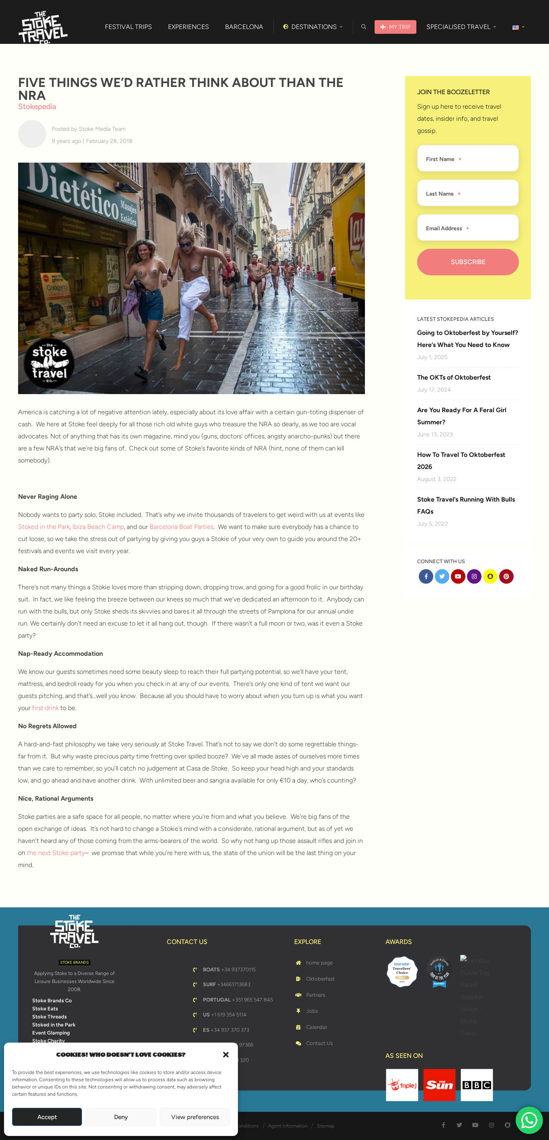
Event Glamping (51, 1033)
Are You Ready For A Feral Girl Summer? (461, 416)
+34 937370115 (229, 970)
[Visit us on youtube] (458, 576)
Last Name (440, 194)
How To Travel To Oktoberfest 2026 (461, 461)
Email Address (444, 228)
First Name (440, 159)
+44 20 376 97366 (228, 1045)
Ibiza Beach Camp (98, 527)
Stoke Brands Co (52, 1001)
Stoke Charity (48, 1041)
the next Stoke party (56, 853)
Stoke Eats (45, 1009)
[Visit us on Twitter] (442, 576)
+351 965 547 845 (238, 1000)
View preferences (195, 1117)
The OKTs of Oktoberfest (454, 377)
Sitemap (325, 1126)
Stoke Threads (49, 1017)
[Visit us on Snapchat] (490, 576)
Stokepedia (37, 106)
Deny (121, 1117)
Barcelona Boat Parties (181, 527)
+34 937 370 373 (226, 1030)
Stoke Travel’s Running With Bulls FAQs (466, 505)
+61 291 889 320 (226, 1060)
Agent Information (287, 1126)
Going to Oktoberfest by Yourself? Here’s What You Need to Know (467, 339)
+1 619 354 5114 (224, 1015)
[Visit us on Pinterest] (506, 576)
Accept (47, 1117)
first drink (45, 708)
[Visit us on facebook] (426, 576)
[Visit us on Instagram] (474, 576)
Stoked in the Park (44, 527)
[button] (226, 1055)
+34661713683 (226, 984)
